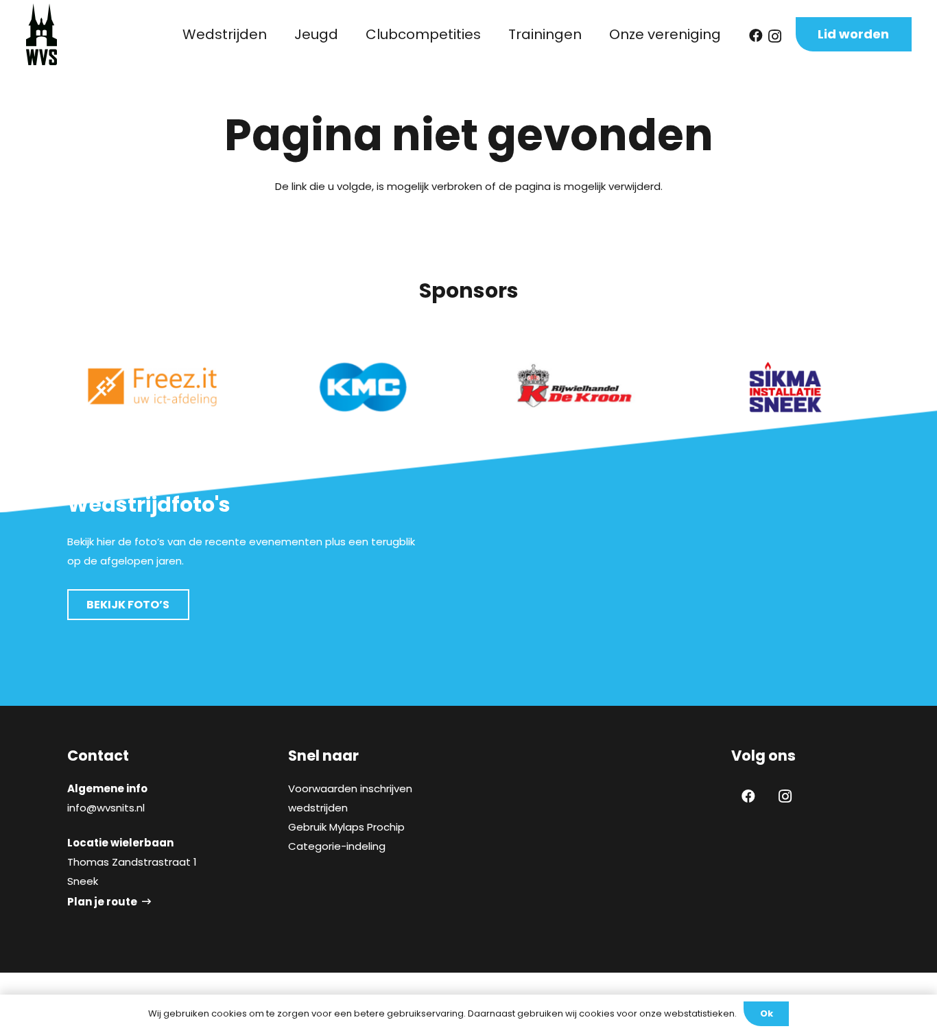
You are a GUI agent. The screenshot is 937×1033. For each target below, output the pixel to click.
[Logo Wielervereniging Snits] (41, 34)
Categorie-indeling (337, 846)
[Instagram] (774, 36)
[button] (279, 34)
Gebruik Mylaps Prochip (346, 827)
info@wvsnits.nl (106, 807)
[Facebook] (756, 36)
